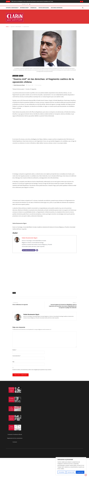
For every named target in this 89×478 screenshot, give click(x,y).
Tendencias (33, 7)
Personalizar (62, 472)
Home (7, 26)
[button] (80, 1)
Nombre (14, 349)
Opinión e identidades (12, 7)
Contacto (15, 442)
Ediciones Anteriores (56, 7)
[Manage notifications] (86, 475)
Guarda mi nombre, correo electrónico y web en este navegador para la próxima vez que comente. (32, 369)
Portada (21, 75)
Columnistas (26, 26)
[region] (71, 466)
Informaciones (24, 7)
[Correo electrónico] (37, 250)
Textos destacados (44, 7)
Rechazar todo (71, 472)
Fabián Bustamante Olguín (19, 85)
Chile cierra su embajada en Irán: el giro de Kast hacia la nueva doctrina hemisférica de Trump (32, 1)
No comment (38, 85)
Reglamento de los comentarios (14, 438)
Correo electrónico (17, 355)
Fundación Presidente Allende (15, 434)
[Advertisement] (44, 128)
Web (13, 361)
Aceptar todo (80, 472)
